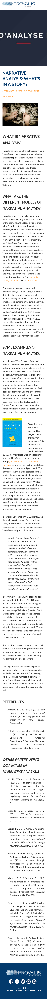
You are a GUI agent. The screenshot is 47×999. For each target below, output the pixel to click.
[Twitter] (23, 982)
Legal (20, 988)
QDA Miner (32, 280)
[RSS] (34, 982)
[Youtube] (28, 982)
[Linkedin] (17, 982)
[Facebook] (11, 982)
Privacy (26, 988)
